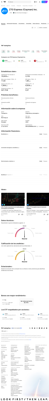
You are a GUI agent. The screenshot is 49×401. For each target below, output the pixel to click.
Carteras (3, 376)
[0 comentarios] (19, 214)
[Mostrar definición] (14, 74)
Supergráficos (4, 347)
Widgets (37, 346)
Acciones (3, 351)
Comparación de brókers (16, 357)
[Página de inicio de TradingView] (5, 2)
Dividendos (3, 371)
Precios (12, 348)
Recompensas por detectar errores (16, 394)
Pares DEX (3, 357)
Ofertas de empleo (14, 374)
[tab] (40, 134)
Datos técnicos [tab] (36, 23)
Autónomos (27, 367)
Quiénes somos (14, 368)
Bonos (2, 353)
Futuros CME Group (14, 362)
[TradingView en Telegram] (42, 328)
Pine (2, 359)
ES (36, 1)
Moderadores (27, 354)
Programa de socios (39, 359)
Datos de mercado (14, 350)
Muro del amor (27, 347)
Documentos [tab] (21, 23)
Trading (26, 357)
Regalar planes (14, 351)
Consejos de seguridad (15, 391)
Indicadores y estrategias (29, 365)
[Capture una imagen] (32, 28)
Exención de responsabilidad (16, 386)
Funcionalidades (14, 347)
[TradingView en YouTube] (34, 328)
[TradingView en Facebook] (32, 328)
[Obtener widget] (35, 28)
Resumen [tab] (3, 23)
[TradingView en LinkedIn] (39, 328)
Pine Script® (3, 382)
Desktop (2, 387)
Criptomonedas (4, 355)
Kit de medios (13, 375)
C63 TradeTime (14, 381)
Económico (3, 368)
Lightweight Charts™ (39, 349)
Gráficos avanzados (39, 350)
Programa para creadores (27, 351)
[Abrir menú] (2, 2)
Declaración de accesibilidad (16, 390)
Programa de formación (40, 360)
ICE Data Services (22, 333)
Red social (27, 346)
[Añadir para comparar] (14, 61)
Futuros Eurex (13, 364)
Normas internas (28, 352)
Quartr (30, 339)
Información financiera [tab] (12, 23)
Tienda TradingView (15, 379)
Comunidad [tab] (28, 23)
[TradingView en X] (30, 328)
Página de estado (14, 395)
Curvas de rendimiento (3, 378)
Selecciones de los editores (28, 361)
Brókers (12, 356)
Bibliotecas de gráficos (39, 347)
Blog (12, 371)
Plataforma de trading (39, 351)
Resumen (12, 355)
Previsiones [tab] (43, 23)
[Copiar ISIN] (37, 126)
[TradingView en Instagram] (37, 328)
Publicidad (37, 356)
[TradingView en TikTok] (44, 328)
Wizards (26, 366)
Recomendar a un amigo (29, 349)
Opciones (3, 380)
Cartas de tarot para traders (16, 380)
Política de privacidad (15, 388)
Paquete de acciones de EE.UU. (17, 365)
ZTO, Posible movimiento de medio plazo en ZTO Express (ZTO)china (12, 207)
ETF (2, 352)
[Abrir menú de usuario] (39, 2)
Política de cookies (14, 389)
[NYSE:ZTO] (2, 204)
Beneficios (3, 370)
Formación (27, 359)
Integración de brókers (39, 357)
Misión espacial (14, 370)
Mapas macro (4, 381)
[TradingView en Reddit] (46, 328)
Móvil (2, 386)
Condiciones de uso (15, 385)
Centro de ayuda (14, 372)
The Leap (13, 359)
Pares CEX (3, 356)
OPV (2, 372)
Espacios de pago (28, 369)
